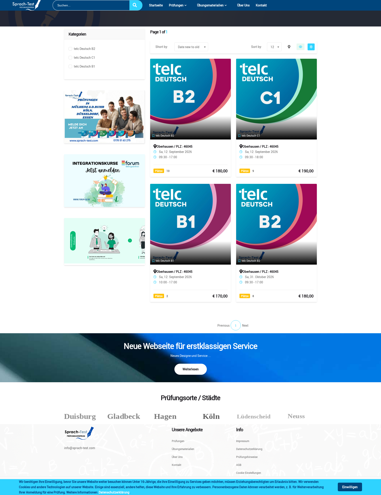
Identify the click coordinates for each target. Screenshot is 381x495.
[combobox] (191, 46)
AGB (238, 465)
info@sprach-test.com (79, 448)
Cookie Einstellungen (248, 472)
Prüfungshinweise (247, 457)
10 (168, 171)
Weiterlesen (191, 369)
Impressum (242, 441)
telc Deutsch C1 (84, 57)
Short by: (161, 47)
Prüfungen (176, 5)
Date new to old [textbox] (188, 47)
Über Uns (243, 5)
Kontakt (261, 5)
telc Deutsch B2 (84, 49)
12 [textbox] (272, 47)
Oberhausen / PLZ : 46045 (174, 146)
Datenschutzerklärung (114, 492)
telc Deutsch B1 (84, 66)
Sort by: (256, 47)
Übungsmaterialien (210, 5)
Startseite (156, 5)
